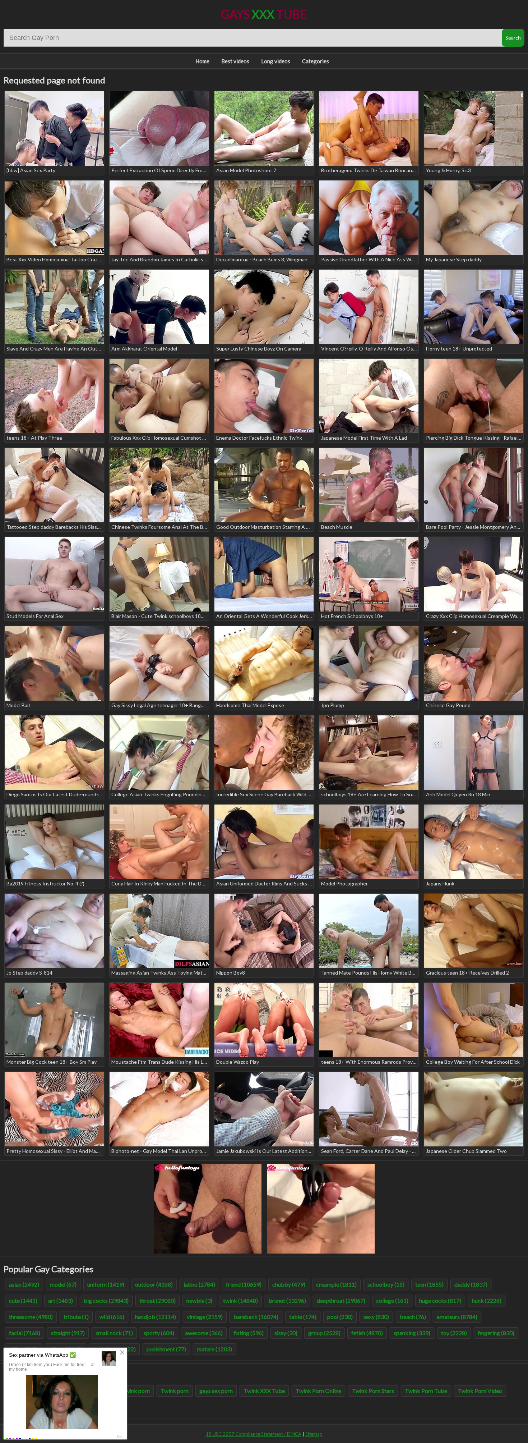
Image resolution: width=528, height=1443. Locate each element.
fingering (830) (496, 1332)
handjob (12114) (155, 1316)
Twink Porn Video (480, 1390)
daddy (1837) (470, 1284)
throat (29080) (157, 1300)
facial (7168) (24, 1332)
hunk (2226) (486, 1300)
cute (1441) (23, 1300)
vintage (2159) (205, 1316)
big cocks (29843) (106, 1300)
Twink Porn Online (318, 1390)
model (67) (63, 1284)
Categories (315, 61)
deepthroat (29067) (341, 1300)
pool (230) (340, 1316)
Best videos (235, 61)
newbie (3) (199, 1300)
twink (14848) (240, 1300)
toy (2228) (454, 1332)
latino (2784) (199, 1284)
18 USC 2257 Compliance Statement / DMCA (253, 1434)
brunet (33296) (287, 1300)
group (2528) (324, 1332)
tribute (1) (76, 1316)
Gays (264, 14)
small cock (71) (114, 1332)
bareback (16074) (255, 1316)
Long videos (275, 61)
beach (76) (413, 1316)
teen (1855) (429, 1284)
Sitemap (314, 1434)
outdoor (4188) (154, 1284)
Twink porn (175, 1390)
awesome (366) (204, 1332)
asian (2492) (24, 1284)
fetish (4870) (367, 1332)
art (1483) (60, 1300)
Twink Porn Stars (373, 1390)
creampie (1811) (336, 1284)
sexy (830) (376, 1316)
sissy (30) (285, 1332)
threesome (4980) (31, 1316)
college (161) (392, 1300)
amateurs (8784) (457, 1316)
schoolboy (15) (385, 1284)
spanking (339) (412, 1332)
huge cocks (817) (440, 1300)
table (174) (302, 1316)
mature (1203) (214, 1349)
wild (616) (111, 1316)
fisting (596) (248, 1332)
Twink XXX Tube (264, 1390)
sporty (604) (159, 1332)
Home (202, 61)
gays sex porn (216, 1390)
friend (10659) (243, 1284)
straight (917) (68, 1332)
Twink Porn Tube (426, 1390)
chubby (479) (288, 1284)
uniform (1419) (105, 1284)
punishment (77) (166, 1349)
